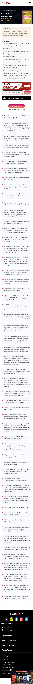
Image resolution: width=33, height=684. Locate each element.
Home (2, 10)
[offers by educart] (22, 677)
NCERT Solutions (7, 10)
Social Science (13, 10)
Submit (27, 92)
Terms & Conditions (9, 662)
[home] (6, 3)
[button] (30, 3)
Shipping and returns (9, 667)
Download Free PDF (16, 106)
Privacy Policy (7, 664)
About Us (6, 660)
